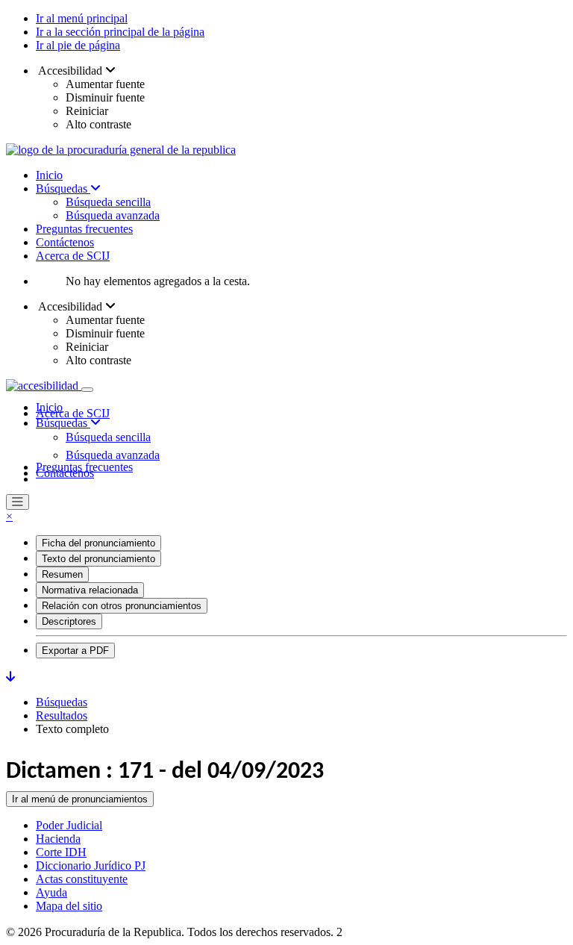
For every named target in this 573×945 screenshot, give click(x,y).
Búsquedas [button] (63, 423)
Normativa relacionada (90, 590)
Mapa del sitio (69, 905)
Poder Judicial (69, 825)
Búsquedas (63, 188)
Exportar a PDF (75, 650)
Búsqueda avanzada (113, 215)
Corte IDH (61, 852)
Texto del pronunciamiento (98, 558)
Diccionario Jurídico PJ (90, 865)
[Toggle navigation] (87, 389)
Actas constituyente (82, 879)
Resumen (62, 574)
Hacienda (58, 838)
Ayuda (51, 892)
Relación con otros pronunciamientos (121, 605)
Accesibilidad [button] (70, 70)
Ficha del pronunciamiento (98, 543)
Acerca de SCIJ (73, 255)
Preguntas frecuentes (84, 228)
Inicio (49, 175)
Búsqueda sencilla (108, 202)
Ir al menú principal (82, 18)
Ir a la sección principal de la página (120, 31)
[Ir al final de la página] (10, 676)
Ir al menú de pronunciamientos (80, 799)
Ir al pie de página (78, 45)
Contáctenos (65, 242)
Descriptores (69, 621)
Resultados (61, 715)
